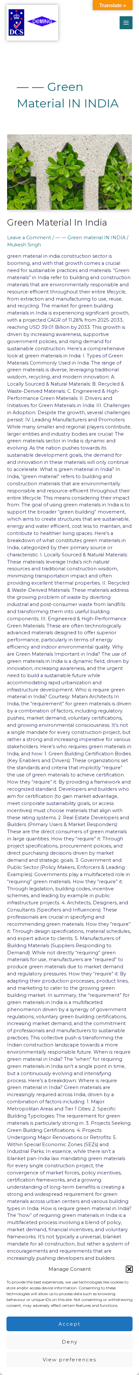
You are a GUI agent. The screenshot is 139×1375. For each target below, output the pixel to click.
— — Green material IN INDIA (90, 238)
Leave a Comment (29, 238)
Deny (70, 1342)
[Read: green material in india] (69, 172)
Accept (69, 1324)
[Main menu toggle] (126, 22)
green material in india (57, 222)
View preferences (69, 1359)
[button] (129, 1269)
